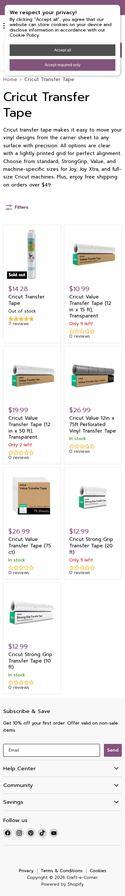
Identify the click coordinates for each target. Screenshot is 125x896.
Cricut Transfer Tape (26, 300)
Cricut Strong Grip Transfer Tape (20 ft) (91, 545)
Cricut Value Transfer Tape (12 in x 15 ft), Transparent (90, 306)
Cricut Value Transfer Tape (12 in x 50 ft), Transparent (29, 428)
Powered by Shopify (62, 884)
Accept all (62, 50)
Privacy (26, 871)
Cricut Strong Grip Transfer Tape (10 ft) (30, 661)
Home (10, 79)
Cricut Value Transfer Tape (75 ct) (29, 545)
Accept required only (62, 65)
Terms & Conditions (62, 871)
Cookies (98, 871)
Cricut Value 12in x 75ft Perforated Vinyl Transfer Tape (92, 424)
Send (113, 750)
